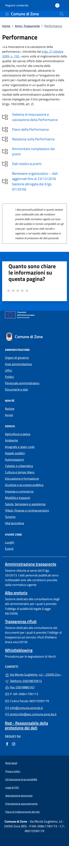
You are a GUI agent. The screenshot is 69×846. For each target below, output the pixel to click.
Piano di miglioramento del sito (22, 812)
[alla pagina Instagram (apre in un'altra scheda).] (14, 743)
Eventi (9, 548)
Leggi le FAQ (12, 787)
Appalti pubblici (15, 453)
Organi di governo (17, 357)
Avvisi (9, 415)
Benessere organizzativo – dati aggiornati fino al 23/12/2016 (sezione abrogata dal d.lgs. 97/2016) (35, 181)
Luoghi (9, 542)
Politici (9, 376)
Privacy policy (12, 771)
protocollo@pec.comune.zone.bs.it (32, 714)
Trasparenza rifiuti (21, 621)
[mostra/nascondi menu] (7, 14)
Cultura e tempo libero (19, 472)
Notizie (9, 408)
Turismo (10, 516)
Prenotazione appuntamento (21, 804)
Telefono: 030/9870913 (25, 681)
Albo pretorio (16, 593)
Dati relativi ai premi (26, 163)
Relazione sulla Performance (33, 139)
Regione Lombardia (16, 5)
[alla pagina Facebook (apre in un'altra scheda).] (7, 743)
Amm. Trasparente (27, 26)
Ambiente (11, 440)
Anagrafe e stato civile (19, 446)
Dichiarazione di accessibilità (21, 779)
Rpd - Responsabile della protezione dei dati (26, 725)
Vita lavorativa (14, 523)
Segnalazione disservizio (19, 796)
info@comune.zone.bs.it (26, 707)
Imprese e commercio (19, 491)
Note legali (11, 763)
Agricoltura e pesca (17, 434)
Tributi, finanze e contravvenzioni (27, 510)
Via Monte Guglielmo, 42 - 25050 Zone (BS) (36, 674)
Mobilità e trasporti (17, 497)
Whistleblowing (19, 650)
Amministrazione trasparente (30, 564)
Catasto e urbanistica (19, 466)
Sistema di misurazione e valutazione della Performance (35, 117)
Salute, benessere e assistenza (25, 504)
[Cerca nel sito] (61, 14)
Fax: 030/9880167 (22, 687)
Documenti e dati (16, 389)
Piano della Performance (30, 129)
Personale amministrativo (22, 383)
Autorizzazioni (14, 459)
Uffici (8, 370)
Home (6, 26)
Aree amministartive (18, 364)
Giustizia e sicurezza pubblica (24, 485)
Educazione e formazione (22, 478)
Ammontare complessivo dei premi (33, 151)
